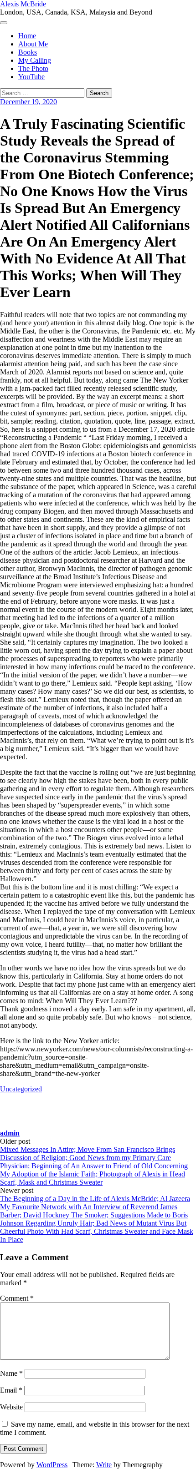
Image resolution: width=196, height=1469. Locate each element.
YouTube (31, 77)
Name (11, 1373)
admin (10, 1133)
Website (11, 1407)
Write (104, 1465)
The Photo (33, 68)
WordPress (51, 1465)
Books (27, 52)
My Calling (34, 60)
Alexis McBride (23, 4)
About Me (33, 44)
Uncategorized (21, 1089)
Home (27, 36)
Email (11, 1390)
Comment (17, 1298)
